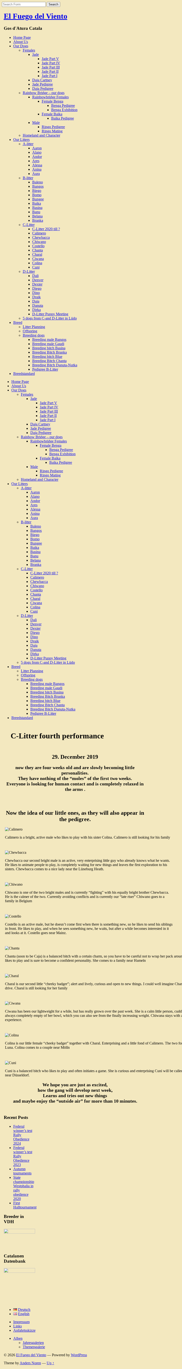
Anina (36, 169)
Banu (36, 212)
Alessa (37, 165)
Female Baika (52, 114)
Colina (37, 263)
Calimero (39, 233)
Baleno (37, 182)
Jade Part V (50, 59)
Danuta (37, 305)
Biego (36, 191)
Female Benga (52, 101)
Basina (37, 208)
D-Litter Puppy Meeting (50, 314)
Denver (37, 280)
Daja (35, 301)
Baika (36, 203)
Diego (36, 288)
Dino (36, 293)
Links (17, 1326)
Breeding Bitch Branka (49, 352)
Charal (37, 254)
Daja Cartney (42, 80)
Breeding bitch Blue (47, 357)
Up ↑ (50, 1363)
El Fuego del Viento (35, 16)
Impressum (21, 1322)
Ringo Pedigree (53, 127)
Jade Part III (51, 67)
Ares (35, 161)
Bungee (38, 199)
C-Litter (29, 225)
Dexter (37, 284)
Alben (18, 1338)
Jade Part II (50, 71)
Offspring (30, 331)
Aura (36, 174)
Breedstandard (24, 374)
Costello (38, 246)
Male (36, 123)
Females (29, 50)
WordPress (79, 1355)
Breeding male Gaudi (48, 344)
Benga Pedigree (63, 106)
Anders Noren (30, 1363)
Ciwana (38, 259)
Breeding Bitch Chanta (49, 361)
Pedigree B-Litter (45, 369)
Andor (37, 157)
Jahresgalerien (33, 1343)
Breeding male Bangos (49, 340)
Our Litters (21, 140)
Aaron (37, 148)
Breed (17, 323)
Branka (37, 220)
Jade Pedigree (42, 84)
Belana (37, 216)
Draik (36, 297)
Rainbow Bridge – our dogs (43, 93)
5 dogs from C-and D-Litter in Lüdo (50, 318)
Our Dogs (20, 46)
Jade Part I (49, 76)
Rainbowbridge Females (50, 97)
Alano (36, 152)
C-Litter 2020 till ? (46, 229)
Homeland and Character (41, 135)
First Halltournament (24, 1205)
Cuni (36, 267)
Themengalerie (34, 1347)
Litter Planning (34, 327)
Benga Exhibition (64, 110)
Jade (35, 54)
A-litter (28, 144)
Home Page (22, 37)
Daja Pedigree (42, 89)
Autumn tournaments (22, 1171)
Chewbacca (41, 237)
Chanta (37, 250)
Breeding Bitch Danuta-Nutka (54, 365)
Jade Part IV (51, 63)
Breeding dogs (34, 335)
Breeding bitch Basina (48, 348)
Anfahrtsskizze (24, 1330)
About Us (20, 42)
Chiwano (39, 242)
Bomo (36, 195)
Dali (35, 276)
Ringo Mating (52, 131)
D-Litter (29, 271)
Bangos (38, 186)
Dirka (36, 310)
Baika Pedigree (62, 118)
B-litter (28, 178)
